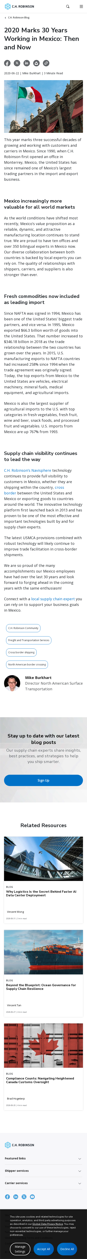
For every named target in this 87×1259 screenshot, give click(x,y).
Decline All (67, 1249)
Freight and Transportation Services (28, 640)
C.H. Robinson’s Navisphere (28, 470)
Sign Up (43, 780)
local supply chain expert (53, 598)
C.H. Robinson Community (23, 628)
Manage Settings (20, 1249)
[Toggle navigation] (81, 6)
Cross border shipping (21, 652)
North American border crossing (27, 664)
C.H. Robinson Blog (19, 17)
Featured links (15, 1158)
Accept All (43, 1249)
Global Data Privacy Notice (47, 1224)
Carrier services (16, 1183)
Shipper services (17, 1171)
